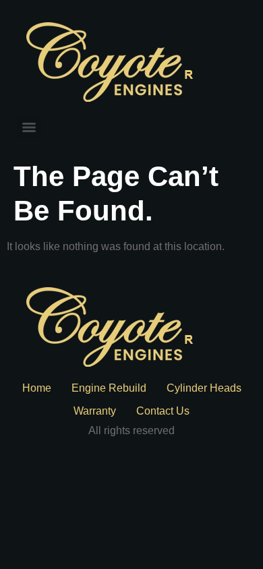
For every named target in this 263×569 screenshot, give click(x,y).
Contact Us (162, 411)
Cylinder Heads (204, 388)
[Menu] (29, 127)
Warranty (95, 411)
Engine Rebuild (108, 388)
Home (36, 388)
